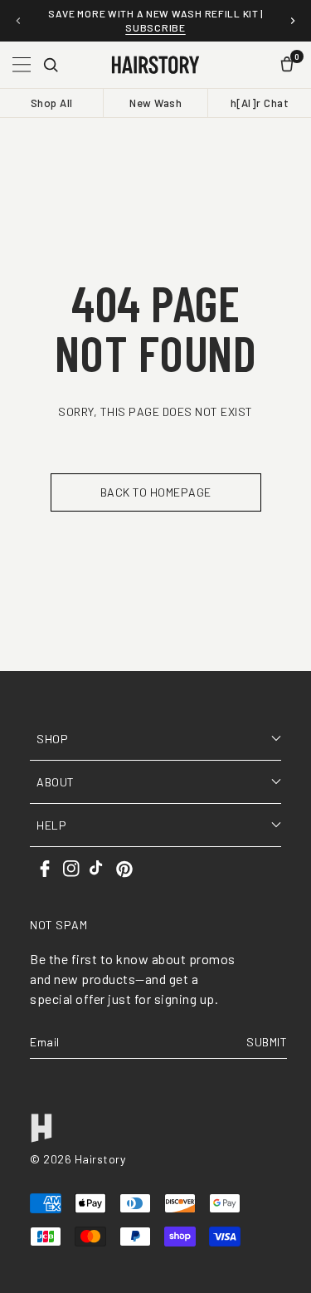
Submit (266, 1042)
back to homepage (155, 492)
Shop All (52, 103)
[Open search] (50, 64)
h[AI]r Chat (260, 103)
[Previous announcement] (18, 21)
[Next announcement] (293, 21)
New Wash (155, 103)
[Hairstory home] (155, 65)
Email (45, 1042)
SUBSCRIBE (155, 27)
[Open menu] (21, 64)
